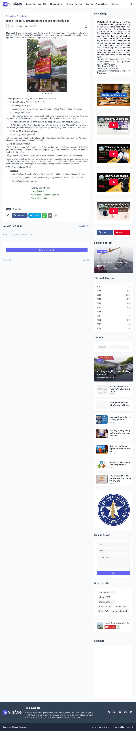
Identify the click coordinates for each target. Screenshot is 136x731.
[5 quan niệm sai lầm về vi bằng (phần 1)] (102, 419)
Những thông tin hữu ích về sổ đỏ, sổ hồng (119, 403)
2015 (113, 303)
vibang (104, 597)
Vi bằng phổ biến (74, 4)
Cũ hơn (86, 260)
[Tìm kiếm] (131, 4)
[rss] (131, 712)
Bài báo (89, 4)
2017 (113, 311)
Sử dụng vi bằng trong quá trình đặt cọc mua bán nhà (119, 433)
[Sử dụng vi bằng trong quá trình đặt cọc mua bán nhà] (102, 433)
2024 (113, 328)
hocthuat (105, 606)
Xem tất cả (83, 226)
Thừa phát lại (56, 4)
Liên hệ (114, 4)
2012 (113, 291)
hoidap (121, 606)
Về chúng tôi (104, 727)
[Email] (50, 215)
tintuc (103, 611)
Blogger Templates (20, 727)
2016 (113, 307)
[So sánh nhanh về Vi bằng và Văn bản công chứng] (102, 389)
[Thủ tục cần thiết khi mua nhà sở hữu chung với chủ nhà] (102, 479)
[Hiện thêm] (55, 215)
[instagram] (126, 712)
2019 (113, 316)
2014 (113, 299)
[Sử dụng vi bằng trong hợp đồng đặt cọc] (102, 464)
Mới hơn (8, 260)
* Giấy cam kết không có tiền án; (45, 195)
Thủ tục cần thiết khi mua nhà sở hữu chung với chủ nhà (120, 478)
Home (93, 727)
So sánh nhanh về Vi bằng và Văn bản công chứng (119, 389)
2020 (113, 320)
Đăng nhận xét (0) (47, 250)
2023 (113, 324)
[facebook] (109, 712)
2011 (113, 286)
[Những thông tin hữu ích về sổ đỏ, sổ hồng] (102, 405)
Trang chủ (30, 4)
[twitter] (114, 712)
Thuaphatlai (22, 16)
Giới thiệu (42, 4)
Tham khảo (101, 4)
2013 (113, 295)
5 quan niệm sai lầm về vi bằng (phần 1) (120, 418)
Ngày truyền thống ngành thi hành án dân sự (119, 448)
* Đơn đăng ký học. (39, 198)
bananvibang (120, 611)
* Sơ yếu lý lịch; (38, 191)
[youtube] (120, 712)
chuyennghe (106, 602)
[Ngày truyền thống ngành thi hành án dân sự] (102, 449)
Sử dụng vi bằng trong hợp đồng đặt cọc (119, 463)
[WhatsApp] (44, 215)
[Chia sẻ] (85, 26)
